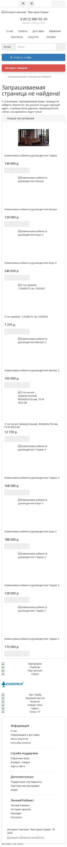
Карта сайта (18, 766)
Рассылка (16, 817)
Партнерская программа (25, 785)
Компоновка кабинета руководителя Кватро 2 (31, 370)
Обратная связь (20, 758)
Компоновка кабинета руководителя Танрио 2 (31, 585)
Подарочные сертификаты (26, 781)
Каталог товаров (16, 68)
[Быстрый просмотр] (21, 170)
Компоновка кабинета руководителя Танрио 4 (31, 477)
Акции (14, 789)
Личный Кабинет (20, 805)
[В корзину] (7, 170)
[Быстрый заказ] (14, 170)
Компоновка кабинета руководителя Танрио (30, 155)
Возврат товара (20, 762)
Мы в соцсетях (19, 738)
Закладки (16, 813)
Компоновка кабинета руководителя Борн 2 (30, 262)
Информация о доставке (25, 734)
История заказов (21, 809)
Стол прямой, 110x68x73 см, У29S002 (26, 316)
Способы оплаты (21, 742)
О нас (14, 730)
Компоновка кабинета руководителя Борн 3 (30, 531)
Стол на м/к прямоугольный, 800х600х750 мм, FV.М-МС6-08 (31, 425)
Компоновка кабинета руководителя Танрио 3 (31, 638)
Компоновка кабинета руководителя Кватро (30, 209)
